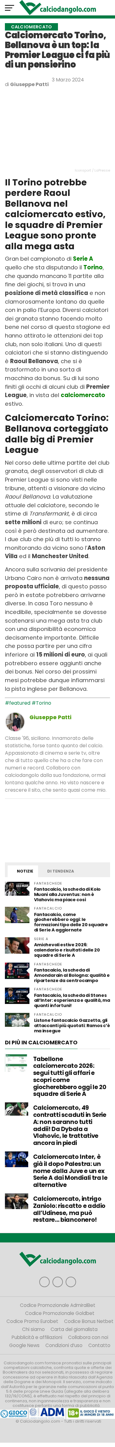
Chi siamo (33, 1329)
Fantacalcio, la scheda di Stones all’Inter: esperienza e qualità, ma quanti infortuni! (72, 1000)
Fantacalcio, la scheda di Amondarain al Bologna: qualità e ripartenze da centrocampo (72, 975)
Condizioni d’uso (63, 1345)
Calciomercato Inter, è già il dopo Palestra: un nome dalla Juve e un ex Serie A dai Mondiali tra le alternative (70, 1171)
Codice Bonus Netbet (88, 1321)
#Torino (41, 703)
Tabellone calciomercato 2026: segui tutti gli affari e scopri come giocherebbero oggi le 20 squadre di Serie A (69, 1076)
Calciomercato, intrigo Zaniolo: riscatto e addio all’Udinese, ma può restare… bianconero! (69, 1209)
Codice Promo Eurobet (32, 1321)
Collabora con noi (88, 1337)
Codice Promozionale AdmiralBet (57, 1305)
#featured (17, 703)
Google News (24, 1345)
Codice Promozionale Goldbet (59, 1313)
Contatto (99, 1345)
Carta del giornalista (74, 1329)
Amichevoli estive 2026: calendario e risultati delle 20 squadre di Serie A (67, 950)
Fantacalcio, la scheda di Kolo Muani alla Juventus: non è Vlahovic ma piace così (67, 894)
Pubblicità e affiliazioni (37, 1337)
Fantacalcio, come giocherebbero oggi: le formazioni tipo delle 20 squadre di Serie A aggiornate (71, 922)
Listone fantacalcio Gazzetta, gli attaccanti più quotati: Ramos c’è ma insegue (72, 1025)
